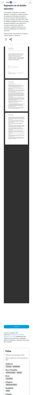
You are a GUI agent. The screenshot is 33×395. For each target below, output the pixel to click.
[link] (30, 2)
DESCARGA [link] (16, 326)
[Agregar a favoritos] (6, 39)
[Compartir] (10, 39)
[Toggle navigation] (1, 0)
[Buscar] (26, 2)
